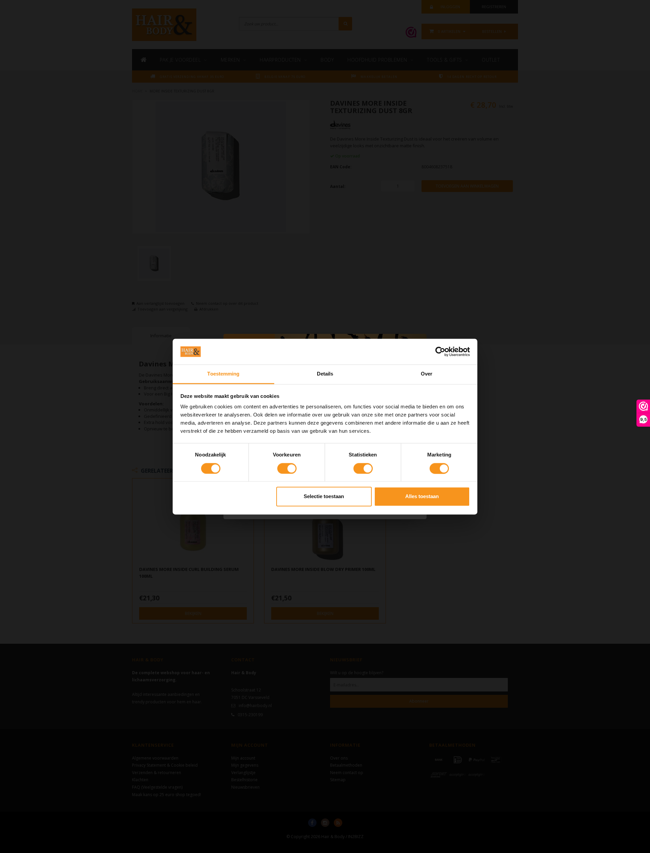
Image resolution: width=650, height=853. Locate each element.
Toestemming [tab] (223, 374)
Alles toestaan (422, 496)
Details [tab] (325, 374)
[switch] (287, 468)
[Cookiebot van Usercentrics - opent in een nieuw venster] (440, 351)
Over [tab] (426, 374)
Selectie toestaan (324, 496)
